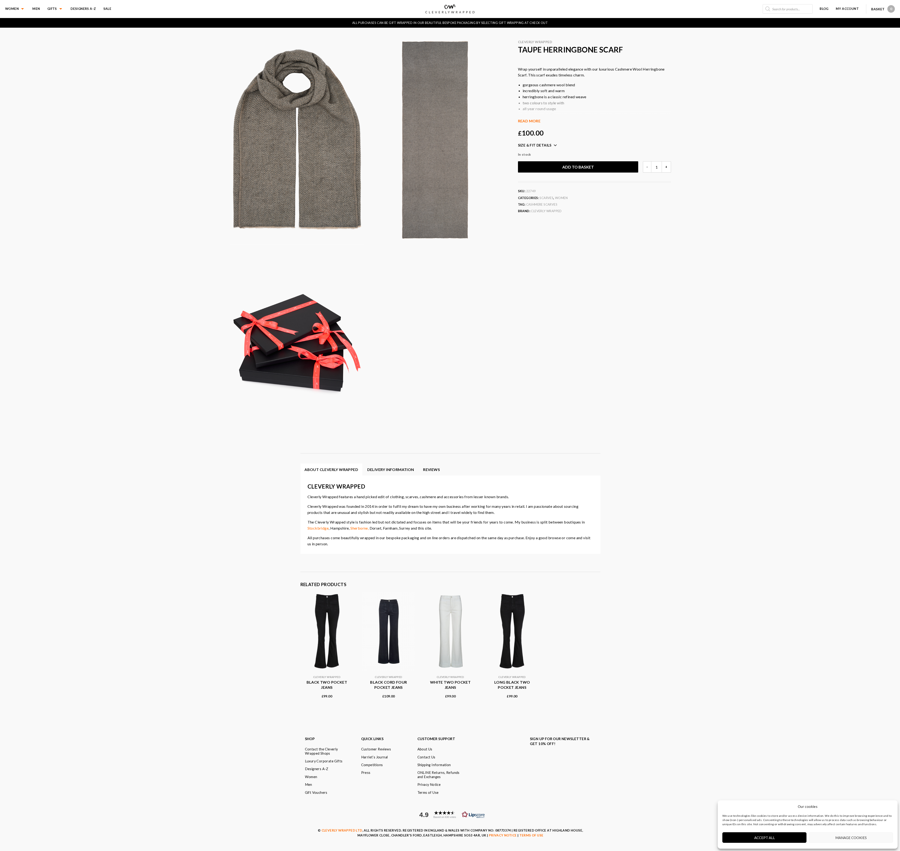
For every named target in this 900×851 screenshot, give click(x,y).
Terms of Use (428, 793)
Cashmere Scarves (541, 204)
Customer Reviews (376, 749)
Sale (107, 9)
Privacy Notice (429, 785)
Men (36, 9)
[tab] (431, 469)
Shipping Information (434, 765)
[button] (450, 814)
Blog (824, 9)
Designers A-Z (83, 9)
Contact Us (426, 757)
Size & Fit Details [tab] (534, 145)
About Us (424, 749)
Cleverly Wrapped (535, 42)
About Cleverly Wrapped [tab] (331, 469)
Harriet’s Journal (374, 757)
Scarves (546, 198)
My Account (847, 9)
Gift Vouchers (316, 793)
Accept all (764, 838)
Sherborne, (359, 528)
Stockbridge (318, 528)
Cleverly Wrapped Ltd (342, 830)
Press (366, 773)
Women (12, 9)
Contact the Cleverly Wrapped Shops (321, 751)
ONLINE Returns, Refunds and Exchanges (438, 775)
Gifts (52, 9)
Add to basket (578, 167)
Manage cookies (851, 838)
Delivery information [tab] (390, 469)
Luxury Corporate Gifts (324, 761)
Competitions (372, 765)
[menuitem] (18, 9)
